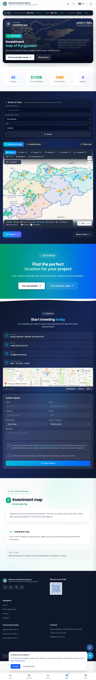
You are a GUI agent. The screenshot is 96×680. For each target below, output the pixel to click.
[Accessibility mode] (68, 3)
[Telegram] (90, 655)
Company (9, 411)
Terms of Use (53, 445)
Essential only (29, 666)
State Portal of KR (9, 629)
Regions (6, 618)
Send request (49, 463)
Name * (8, 402)
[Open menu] (91, 3)
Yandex (80, 388)
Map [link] (88, 22)
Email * (51, 402)
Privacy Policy (38, 445)
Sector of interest (55, 420)
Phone (51, 411)
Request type (10, 420)
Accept (15, 666)
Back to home (81, 234)
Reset (49, 134)
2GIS (88, 388)
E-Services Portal (9, 634)
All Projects (10, 152)
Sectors (6, 614)
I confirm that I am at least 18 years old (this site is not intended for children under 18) (42, 456)
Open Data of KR (9, 638)
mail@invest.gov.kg (18, 355)
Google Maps (70, 388)
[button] (3, 214)
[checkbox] (9, 445)
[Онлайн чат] (90, 647)
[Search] (73, 3)
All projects (43, 57)
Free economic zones (18, 57)
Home (80, 22)
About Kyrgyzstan (9, 609)
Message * (9, 429)
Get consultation (30, 286)
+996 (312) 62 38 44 (19, 346)
